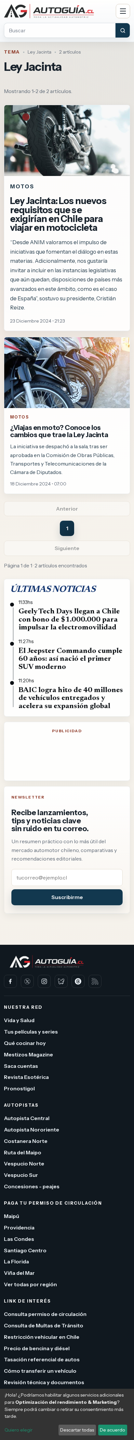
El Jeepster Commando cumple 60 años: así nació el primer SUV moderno (70, 659)
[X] (27, 981)
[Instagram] (44, 981)
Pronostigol (19, 1088)
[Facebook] (10, 981)
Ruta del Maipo (22, 1152)
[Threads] (78, 981)
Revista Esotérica (26, 1077)
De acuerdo (112, 1430)
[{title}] (67, 372)
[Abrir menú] (123, 11)
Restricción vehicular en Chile (41, 1337)
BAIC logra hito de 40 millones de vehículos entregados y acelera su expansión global (71, 698)
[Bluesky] (61, 981)
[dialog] (67, 1414)
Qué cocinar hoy (25, 1043)
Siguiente (67, 548)
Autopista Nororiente (31, 1129)
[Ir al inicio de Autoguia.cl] (57, 11)
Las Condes (19, 1239)
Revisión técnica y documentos (44, 1382)
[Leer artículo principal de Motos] (67, 140)
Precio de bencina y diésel (37, 1348)
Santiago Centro (25, 1250)
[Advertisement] (67, 758)
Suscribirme (67, 897)
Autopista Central (26, 1118)
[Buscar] (122, 30)
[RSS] (94, 981)
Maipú (11, 1216)
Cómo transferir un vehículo (40, 1371)
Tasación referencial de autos (42, 1359)
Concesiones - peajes (32, 1186)
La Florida (16, 1261)
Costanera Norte (25, 1141)
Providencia (19, 1227)
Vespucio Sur (21, 1175)
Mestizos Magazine (28, 1054)
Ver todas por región (30, 1284)
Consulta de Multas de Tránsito (43, 1325)
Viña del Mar (19, 1273)
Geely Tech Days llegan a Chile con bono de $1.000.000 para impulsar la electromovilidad (69, 619)
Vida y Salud (19, 1020)
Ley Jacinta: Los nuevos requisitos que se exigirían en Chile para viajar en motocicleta (58, 214)
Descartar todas (77, 1430)
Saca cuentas (21, 1066)
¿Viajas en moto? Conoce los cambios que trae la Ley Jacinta (59, 431)
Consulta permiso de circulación (45, 1314)
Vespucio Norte (24, 1164)
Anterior (67, 508)
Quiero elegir (19, 1430)
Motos (19, 417)
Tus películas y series (31, 1031)
